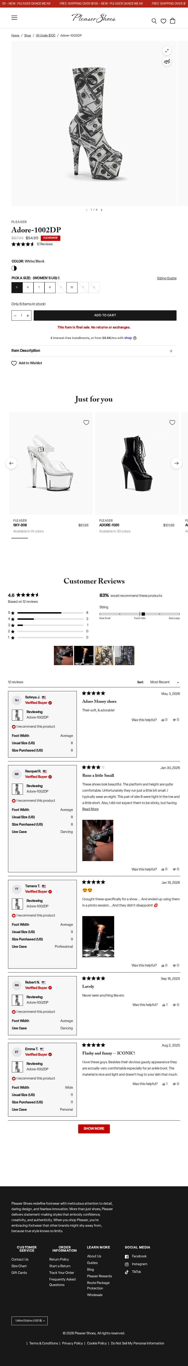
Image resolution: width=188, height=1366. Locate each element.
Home (15, 35)
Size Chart (19, 1266)
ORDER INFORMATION (65, 1249)
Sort (140, 682)
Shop (27, 35)
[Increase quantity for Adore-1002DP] (27, 316)
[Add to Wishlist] (86, 422)
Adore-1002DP (37, 717)
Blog (90, 1270)
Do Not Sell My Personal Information (137, 1343)
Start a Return (59, 1266)
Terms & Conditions (43, 1343)
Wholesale (94, 1295)
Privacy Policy (72, 1343)
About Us (94, 1256)
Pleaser (20, 520)
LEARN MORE (98, 1247)
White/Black (14, 268)
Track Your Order (61, 1273)
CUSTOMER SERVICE (27, 1249)
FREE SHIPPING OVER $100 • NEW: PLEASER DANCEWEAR (90, 3)
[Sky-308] (51, 463)
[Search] (154, 21)
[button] (32, 245)
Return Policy (59, 1259)
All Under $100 (45, 35)
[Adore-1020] (137, 463)
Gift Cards (19, 1273)
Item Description (25, 351)
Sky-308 (20, 525)
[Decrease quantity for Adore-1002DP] (15, 316)
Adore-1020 (109, 525)
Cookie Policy (97, 1343)
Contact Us (19, 1259)
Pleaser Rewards (99, 1276)
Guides (92, 1263)
